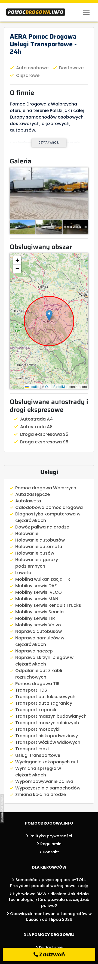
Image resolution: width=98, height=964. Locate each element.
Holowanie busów (34, 553)
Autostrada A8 (36, 427)
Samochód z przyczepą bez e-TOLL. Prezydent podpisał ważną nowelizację (49, 882)
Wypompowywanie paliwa (44, 781)
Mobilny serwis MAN (36, 599)
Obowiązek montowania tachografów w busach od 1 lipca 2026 (50, 916)
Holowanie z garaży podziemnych (36, 562)
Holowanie (26, 533)
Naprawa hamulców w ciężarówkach (39, 641)
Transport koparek (36, 710)
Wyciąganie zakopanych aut (46, 762)
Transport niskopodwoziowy (46, 736)
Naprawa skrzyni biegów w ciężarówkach (44, 660)
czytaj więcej (49, 143)
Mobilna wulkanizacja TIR (42, 579)
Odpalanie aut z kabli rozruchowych (38, 673)
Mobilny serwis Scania (39, 612)
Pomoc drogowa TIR (37, 683)
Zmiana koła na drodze (40, 794)
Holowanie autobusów (40, 540)
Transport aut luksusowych (45, 697)
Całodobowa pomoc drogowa (49, 507)
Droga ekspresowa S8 (44, 442)
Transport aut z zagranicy (43, 703)
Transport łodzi (32, 749)
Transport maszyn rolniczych (47, 723)
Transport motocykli (37, 729)
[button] (49, 315)
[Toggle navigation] (86, 12)
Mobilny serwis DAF (36, 586)
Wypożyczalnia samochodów (47, 788)
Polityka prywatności (50, 836)
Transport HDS (31, 690)
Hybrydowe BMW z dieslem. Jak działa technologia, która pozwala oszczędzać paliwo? (49, 899)
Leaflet (34, 386)
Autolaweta (28, 501)
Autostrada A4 (36, 419)
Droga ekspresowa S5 (44, 434)
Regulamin (50, 844)
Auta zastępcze (32, 494)
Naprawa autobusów (38, 631)
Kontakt (50, 852)
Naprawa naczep (34, 651)
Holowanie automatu (38, 546)
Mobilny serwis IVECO (38, 592)
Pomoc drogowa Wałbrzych (45, 488)
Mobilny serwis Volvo (38, 625)
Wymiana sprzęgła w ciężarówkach (38, 771)
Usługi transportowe (37, 755)
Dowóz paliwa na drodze (42, 527)
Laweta (23, 573)
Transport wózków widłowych (47, 742)
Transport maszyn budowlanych (51, 716)
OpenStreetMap (57, 386)
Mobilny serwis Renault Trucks (48, 605)
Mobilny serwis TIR (35, 618)
